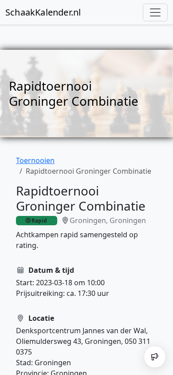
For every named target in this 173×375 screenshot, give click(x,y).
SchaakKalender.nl (43, 12)
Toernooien (35, 160)
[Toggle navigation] (155, 12)
